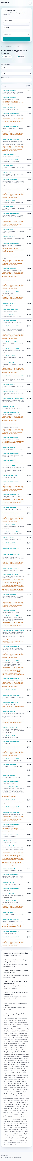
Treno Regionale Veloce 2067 (10, 661)
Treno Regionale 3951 (8, 800)
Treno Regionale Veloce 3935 (10, 747)
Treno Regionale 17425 (9, 594)
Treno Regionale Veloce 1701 (10, 507)
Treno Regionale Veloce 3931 (10, 326)
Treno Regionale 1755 (8, 201)
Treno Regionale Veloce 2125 (10, 807)
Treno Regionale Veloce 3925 (10, 453)
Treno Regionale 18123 (8, 229)
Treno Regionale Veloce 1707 (10, 320)
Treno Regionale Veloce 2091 (10, 292)
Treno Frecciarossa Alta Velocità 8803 (13, 376)
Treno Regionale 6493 (8, 154)
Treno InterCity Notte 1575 (10, 391)
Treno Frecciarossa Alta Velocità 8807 (13, 630)
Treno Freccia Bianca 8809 (10, 702)
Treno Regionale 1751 (8, 384)
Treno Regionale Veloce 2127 (10, 548)
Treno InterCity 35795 (8, 236)
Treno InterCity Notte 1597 (10, 727)
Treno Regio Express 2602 (9, 342)
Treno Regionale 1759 (8, 525)
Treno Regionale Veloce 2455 (10, 213)
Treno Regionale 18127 (8, 356)
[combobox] (16, 21)
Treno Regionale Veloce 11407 (11, 554)
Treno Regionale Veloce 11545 (11, 139)
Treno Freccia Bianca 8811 (9, 475)
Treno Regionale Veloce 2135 (10, 568)
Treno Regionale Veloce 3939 (10, 126)
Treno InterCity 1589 (8, 882)
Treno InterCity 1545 (8, 315)
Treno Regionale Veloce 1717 (10, 494)
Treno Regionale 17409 (9, 97)
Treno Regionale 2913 (8, 711)
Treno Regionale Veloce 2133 (10, 513)
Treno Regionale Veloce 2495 (10, 616)
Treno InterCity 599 (8, 255)
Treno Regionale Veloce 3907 (10, 113)
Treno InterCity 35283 (8, 770)
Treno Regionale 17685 (9, 268)
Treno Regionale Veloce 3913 (10, 349)
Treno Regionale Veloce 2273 (10, 179)
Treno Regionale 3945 (8, 107)
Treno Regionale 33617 (8, 447)
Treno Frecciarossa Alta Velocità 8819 (13, 398)
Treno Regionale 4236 (8, 466)
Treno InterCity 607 (8, 537)
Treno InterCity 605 (8, 846)
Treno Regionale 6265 (8, 736)
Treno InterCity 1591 (8, 406)
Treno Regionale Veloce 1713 (10, 412)
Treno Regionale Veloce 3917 (10, 243)
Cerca (16, 39)
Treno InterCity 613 (8, 363)
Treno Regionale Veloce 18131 (10, 759)
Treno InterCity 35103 (8, 303)
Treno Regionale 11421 (8, 424)
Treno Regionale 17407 (9, 280)
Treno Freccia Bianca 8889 (10, 160)
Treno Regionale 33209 (9, 690)
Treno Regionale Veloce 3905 (10, 812)
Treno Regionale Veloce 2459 (10, 824)
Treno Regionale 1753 (8, 165)
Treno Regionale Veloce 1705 (10, 532)
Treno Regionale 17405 (9, 901)
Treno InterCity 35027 (8, 840)
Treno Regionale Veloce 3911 (10, 919)
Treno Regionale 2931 (8, 868)
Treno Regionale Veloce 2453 (10, 888)
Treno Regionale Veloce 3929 (10, 481)
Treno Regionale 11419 (8, 460)
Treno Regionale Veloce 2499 (10, 741)
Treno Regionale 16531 (8, 543)
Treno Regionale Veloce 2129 (10, 931)
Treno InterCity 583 (8, 894)
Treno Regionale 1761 (8, 775)
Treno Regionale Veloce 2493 (10, 781)
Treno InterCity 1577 (8, 172)
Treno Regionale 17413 (8, 610)
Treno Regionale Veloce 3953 (10, 834)
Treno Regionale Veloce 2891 (10, 874)
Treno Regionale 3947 (8, 912)
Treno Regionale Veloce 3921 (10, 437)
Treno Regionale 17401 (9, 90)
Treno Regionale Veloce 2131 (10, 646)
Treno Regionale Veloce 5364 (10, 189)
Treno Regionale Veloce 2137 (10, 937)
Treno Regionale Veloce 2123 (10, 678)
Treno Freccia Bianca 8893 (10, 309)
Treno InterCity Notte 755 (10, 787)
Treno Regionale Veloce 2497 (10, 695)
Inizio (25, 3)
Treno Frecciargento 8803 (10, 574)
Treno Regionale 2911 (8, 206)
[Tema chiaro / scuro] (30, 3)
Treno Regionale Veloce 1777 (10, 764)
